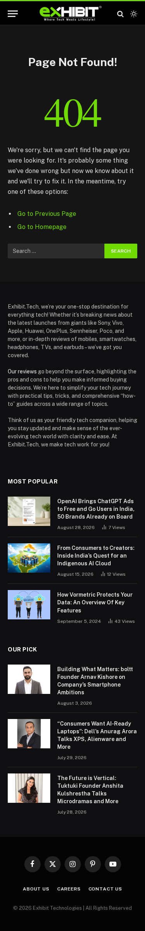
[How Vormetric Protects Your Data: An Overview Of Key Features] (29, 604)
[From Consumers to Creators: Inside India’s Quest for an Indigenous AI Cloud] (29, 558)
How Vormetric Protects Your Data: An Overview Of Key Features (95, 602)
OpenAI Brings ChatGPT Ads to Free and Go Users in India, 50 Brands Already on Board (96, 509)
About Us (36, 889)
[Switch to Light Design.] (133, 13)
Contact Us (105, 889)
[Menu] (13, 13)
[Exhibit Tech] (70, 13)
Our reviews (22, 371)
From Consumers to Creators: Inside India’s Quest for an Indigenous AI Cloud (96, 555)
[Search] (120, 13)
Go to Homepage (42, 227)
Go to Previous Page (46, 213)
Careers (69, 889)
